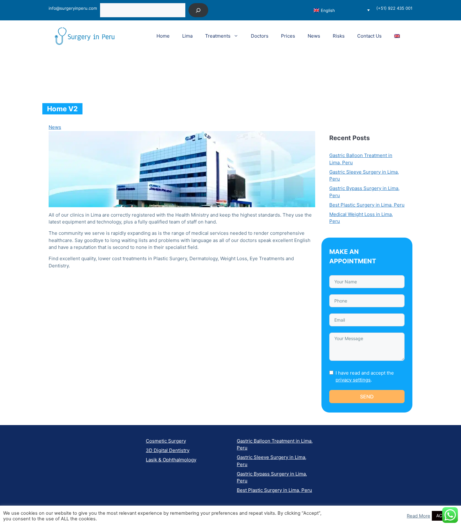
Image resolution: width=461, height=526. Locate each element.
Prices (288, 36)
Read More (418, 516)
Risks (339, 36)
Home (163, 36)
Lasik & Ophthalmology (171, 460)
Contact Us (369, 36)
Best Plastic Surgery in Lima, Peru (367, 205)
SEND (367, 396)
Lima (187, 36)
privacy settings (353, 380)
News (314, 36)
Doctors (259, 36)
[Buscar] (198, 10)
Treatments (217, 36)
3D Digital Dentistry (167, 450)
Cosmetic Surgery (166, 441)
